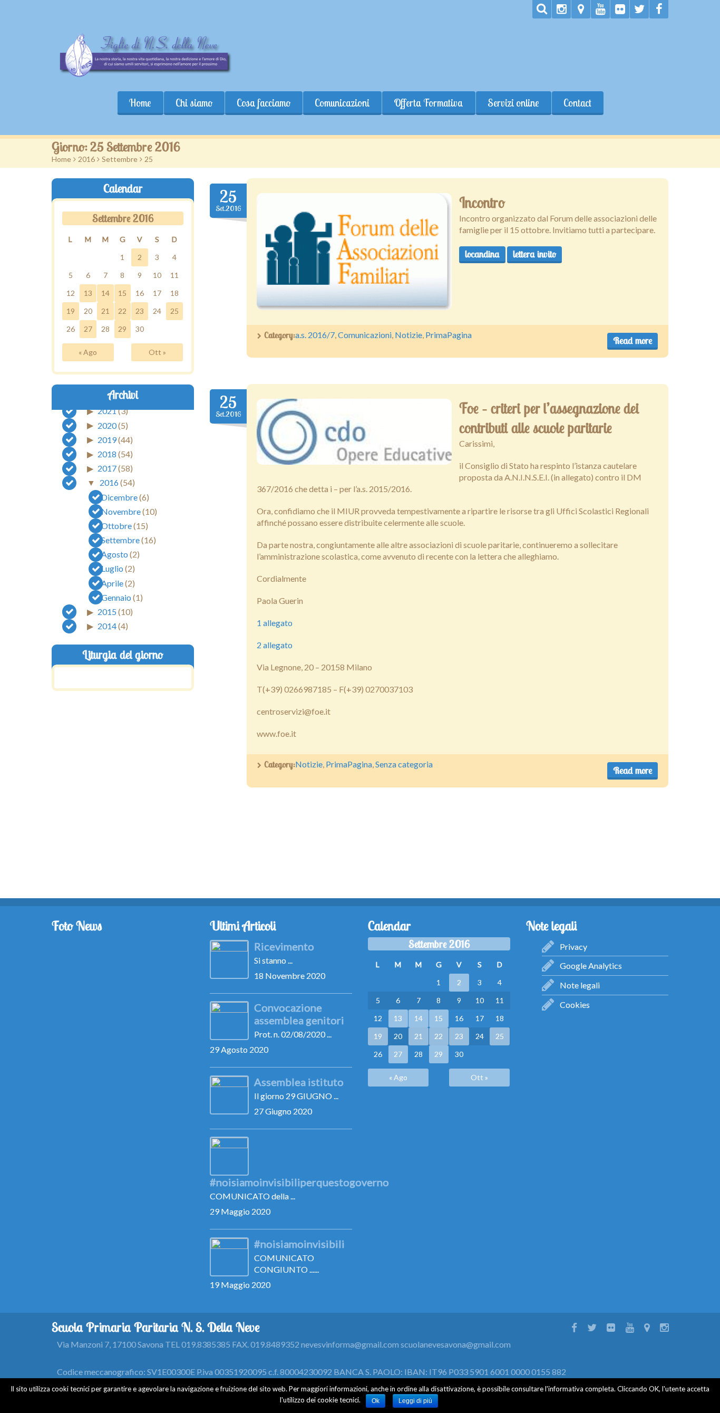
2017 (107, 468)
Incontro (482, 203)
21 (105, 310)
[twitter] (639, 9)
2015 (107, 612)
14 (105, 292)
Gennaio (116, 597)
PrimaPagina (448, 335)
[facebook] (658, 9)
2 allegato (275, 645)
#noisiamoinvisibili (299, 1243)
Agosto (114, 554)
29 (122, 328)
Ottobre (116, 526)
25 (174, 310)
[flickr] (619, 9)
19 (70, 310)
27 (88, 328)
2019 (107, 439)
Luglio (112, 568)
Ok (376, 1401)
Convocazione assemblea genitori (299, 1013)
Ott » (157, 351)
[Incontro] (354, 251)
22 (122, 310)
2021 (107, 411)
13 (88, 292)
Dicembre (119, 497)
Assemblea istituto (299, 1081)
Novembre (121, 511)
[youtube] (600, 9)
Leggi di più (415, 1401)
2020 (107, 425)
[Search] (541, 9)
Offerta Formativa (428, 103)
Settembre (120, 159)
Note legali (580, 985)
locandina (482, 254)
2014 (107, 626)
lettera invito (534, 254)
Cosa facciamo (263, 103)
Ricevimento (284, 946)
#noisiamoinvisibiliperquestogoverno (299, 1182)
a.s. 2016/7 (315, 335)
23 (139, 310)
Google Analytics (591, 965)
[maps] (580, 9)
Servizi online (513, 103)
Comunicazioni (342, 103)
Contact (577, 103)
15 (122, 292)
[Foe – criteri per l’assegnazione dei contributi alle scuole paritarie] (354, 432)
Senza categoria (404, 764)
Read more (632, 340)
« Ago (88, 351)
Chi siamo (194, 103)
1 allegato (275, 623)
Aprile (112, 583)
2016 (86, 159)
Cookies (575, 1004)
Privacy (573, 946)
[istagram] (561, 9)
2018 (107, 454)
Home (140, 103)
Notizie (408, 335)
